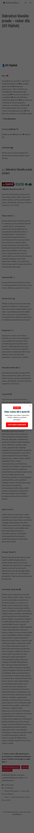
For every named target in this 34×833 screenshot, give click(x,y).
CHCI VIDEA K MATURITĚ (17, 425)
